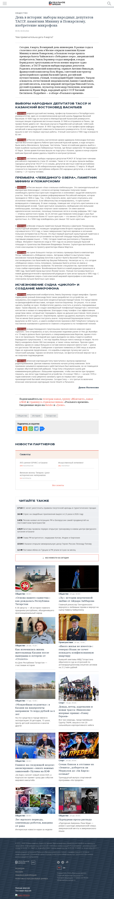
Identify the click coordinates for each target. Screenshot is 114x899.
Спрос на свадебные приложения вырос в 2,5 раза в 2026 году (50, 514)
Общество (21, 13)
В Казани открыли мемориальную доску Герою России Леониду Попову (54, 543)
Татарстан (51, 415)
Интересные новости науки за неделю (34, 824)
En (64, 868)
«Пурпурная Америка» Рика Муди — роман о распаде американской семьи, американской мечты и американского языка (77, 825)
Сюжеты (25, 454)
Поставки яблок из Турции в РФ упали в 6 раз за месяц (46, 550)
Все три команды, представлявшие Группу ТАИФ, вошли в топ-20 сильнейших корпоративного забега (76, 715)
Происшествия (66, 642)
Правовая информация (25, 875)
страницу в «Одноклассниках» (46, 402)
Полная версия (22, 888)
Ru (59, 868)
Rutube (49, 405)
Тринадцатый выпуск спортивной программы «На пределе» (76, 772)
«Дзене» (60, 405)
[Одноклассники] (25, 428)
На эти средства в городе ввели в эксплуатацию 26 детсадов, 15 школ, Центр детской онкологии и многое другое (35, 715)
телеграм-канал (52, 398)
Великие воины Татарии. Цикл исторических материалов (34, 475)
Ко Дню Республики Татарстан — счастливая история (32, 657)
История (36, 415)
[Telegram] (36, 428)
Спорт (62, 703)
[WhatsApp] (31, 428)
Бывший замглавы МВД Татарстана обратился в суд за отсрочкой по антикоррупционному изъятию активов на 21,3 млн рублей (78, 657)
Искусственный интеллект (70, 464)
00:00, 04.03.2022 (22, 31)
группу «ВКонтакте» (73, 398)
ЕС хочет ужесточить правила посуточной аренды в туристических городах (56, 508)
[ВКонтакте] (19, 428)
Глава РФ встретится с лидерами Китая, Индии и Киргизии (48, 537)
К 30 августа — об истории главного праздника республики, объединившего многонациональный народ (34, 605)
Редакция (19, 869)
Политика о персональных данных (31, 879)
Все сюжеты (58, 485)
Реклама (19, 872)
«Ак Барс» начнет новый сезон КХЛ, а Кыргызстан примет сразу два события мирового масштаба (35, 772)
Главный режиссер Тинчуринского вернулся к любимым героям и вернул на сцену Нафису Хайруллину (79, 603)
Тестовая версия (23, 890)
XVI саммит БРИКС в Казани (33, 464)
